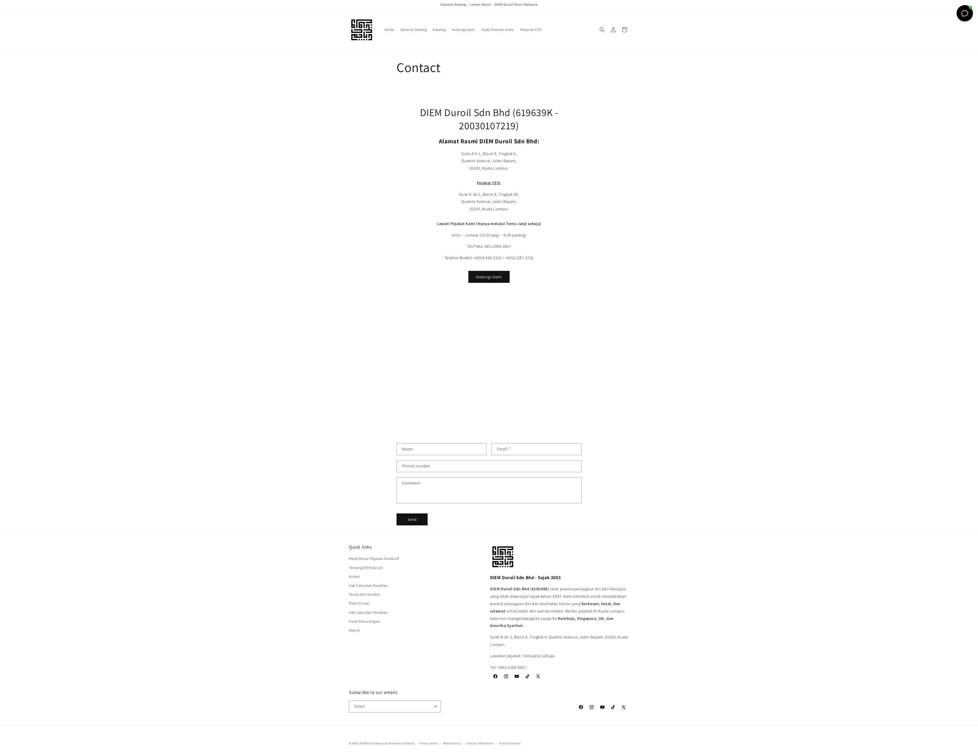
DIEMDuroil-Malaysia (373, 743)
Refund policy (452, 743)
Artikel (354, 576)
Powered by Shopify (401, 743)
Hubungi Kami (489, 276)
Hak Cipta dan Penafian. (368, 585)
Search (354, 630)
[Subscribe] (434, 706)
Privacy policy (428, 743)
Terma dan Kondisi (364, 594)
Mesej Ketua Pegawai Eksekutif (374, 558)
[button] (602, 29)
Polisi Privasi (359, 603)
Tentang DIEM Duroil (366, 567)
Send (412, 519)
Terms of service (509, 743)
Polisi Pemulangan (364, 621)
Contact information (480, 743)
